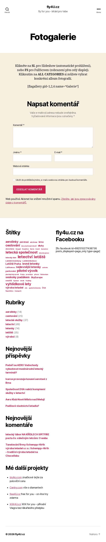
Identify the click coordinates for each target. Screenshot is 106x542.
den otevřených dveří (29, 246)
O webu (43, 438)
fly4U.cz (53, 7)
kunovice (44, 249)
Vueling (28, 281)
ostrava (45, 267)
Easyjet (18, 249)
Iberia (32, 249)
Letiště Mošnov (29, 261)
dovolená (10, 249)
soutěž (9, 280)
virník (22, 281)
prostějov (29, 274)
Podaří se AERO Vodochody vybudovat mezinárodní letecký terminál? (24, 369)
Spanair (16, 281)
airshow (33, 242)
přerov (36, 274)
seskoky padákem (18, 277)
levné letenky (30, 263)
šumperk (18, 291)
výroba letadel (14, 287)
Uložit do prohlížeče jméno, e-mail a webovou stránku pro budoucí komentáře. (51, 180)
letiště (39, 257)
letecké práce (44, 253)
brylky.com (16, 477)
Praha (22, 274)
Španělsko (9, 291)
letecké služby (14, 320)
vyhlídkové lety (18, 284)
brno (41, 242)
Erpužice (25, 249)
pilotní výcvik (27, 271)
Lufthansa (10, 267)
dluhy (41, 245)
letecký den (11, 257)
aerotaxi (24, 242)
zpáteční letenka (35, 288)
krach (37, 249)
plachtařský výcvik (12, 274)
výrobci (10, 336)
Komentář (18, 125)
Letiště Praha (13, 263)
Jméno (17, 152)
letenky (10, 328)
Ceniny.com (16, 487)
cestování (13, 245)
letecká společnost (22, 252)
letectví (25, 256)
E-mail (58, 152)
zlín (26, 288)
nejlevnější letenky (28, 267)
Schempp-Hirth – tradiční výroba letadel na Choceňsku (27, 452)
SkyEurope (37, 277)
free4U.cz (15, 494)
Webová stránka (21, 166)
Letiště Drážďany (13, 261)
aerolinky (12, 241)
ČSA (44, 288)
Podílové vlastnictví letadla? (22, 405)
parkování (11, 271)
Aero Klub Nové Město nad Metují (25, 399)
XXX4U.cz (15, 504)
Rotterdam (44, 274)
